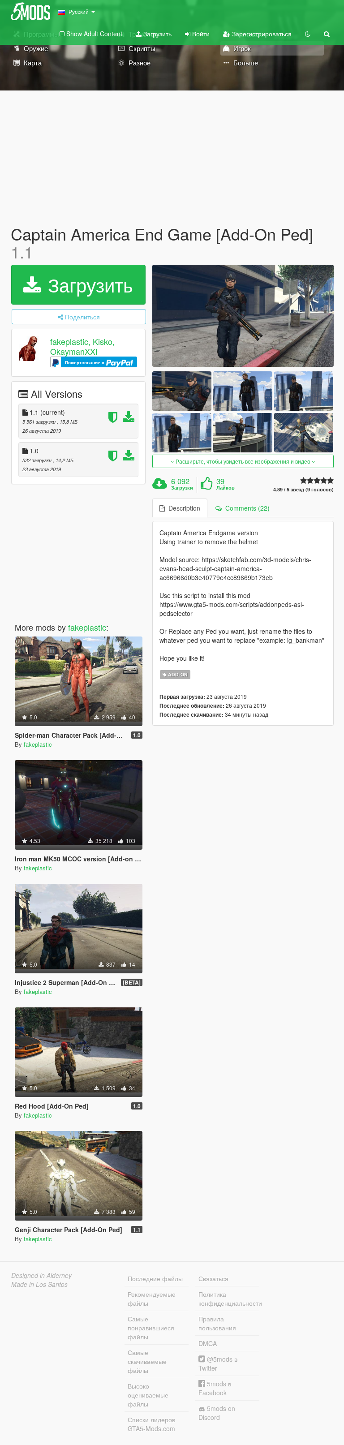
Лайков (225, 487)
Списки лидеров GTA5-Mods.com (151, 1424)
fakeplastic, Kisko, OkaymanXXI (82, 346)
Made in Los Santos (39, 1284)
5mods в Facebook (214, 1388)
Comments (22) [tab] (246, 507)
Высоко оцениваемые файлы (148, 1394)
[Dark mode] (307, 33)
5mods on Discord (216, 1413)
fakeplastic (87, 627)
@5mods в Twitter (217, 1363)
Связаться (213, 1278)
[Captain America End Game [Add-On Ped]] (243, 316)
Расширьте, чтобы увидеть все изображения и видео (243, 461)
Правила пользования (217, 1323)
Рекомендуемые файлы (152, 1298)
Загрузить (157, 33)
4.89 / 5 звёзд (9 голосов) (303, 489)
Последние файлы (155, 1278)
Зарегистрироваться (261, 33)
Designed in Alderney (41, 1275)
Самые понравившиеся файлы (151, 1327)
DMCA (207, 1343)
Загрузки (182, 487)
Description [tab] (182, 507)
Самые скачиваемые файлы (147, 1361)
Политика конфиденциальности (228, 1298)
